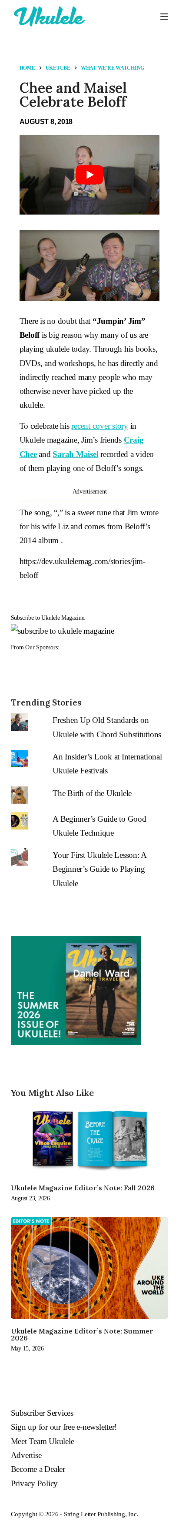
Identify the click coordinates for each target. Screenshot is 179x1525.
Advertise (26, 1455)
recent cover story (99, 425)
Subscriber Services (42, 1413)
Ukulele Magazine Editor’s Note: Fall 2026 (83, 1187)
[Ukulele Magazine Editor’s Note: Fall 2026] (90, 1140)
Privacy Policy (34, 1483)
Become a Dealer (38, 1469)
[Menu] (164, 16)
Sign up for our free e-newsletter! (64, 1426)
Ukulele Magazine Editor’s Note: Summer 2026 (82, 1334)
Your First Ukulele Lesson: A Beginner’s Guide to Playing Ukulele (99, 869)
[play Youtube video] (90, 174)
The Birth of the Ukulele (92, 793)
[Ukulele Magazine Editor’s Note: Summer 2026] (90, 1268)
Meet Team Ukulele (42, 1441)
